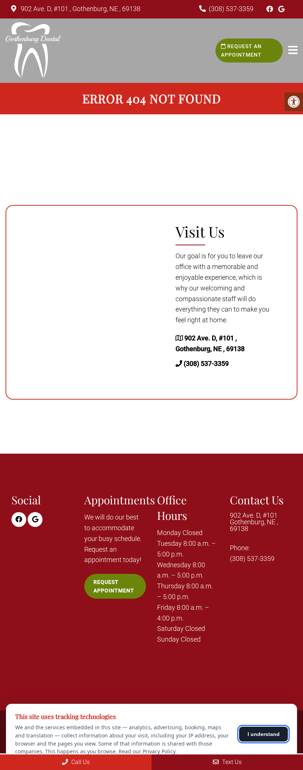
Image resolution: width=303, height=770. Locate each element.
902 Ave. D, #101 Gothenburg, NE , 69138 (254, 522)
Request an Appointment (241, 50)
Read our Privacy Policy (147, 751)
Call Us (80, 762)
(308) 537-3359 (231, 9)
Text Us (231, 762)
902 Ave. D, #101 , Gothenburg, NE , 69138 (79, 9)
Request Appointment (113, 586)
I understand (264, 734)
